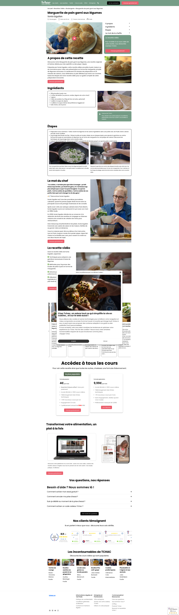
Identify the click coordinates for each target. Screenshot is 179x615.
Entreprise (92, 3)
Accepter (73, 341)
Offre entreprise (99, 599)
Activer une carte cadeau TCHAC (102, 602)
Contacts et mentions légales (83, 606)
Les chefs (55, 3)
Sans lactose (81, 19)
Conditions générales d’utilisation (82, 602)
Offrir (85, 3)
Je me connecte (113, 3)
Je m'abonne (106, 407)
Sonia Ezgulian (55, 16)
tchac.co (52, 595)
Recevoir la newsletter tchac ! (119, 609)
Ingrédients (110, 27)
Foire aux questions (118, 599)
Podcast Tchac (116, 606)
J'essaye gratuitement (118, 51)
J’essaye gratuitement (130, 3)
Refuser (105, 341)
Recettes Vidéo (59, 8)
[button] (120, 272)
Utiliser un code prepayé (101, 606)
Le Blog (114, 604)
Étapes (108, 30)
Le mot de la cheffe (113, 33)
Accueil (50, 8)
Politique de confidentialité (84, 599)
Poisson (75, 19)
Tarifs (71, 3)
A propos (109, 23)
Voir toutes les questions (89, 514)
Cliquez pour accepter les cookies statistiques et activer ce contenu (71, 447)
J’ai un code (78, 3)
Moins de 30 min (64, 19)
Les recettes (64, 3)
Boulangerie (70, 8)
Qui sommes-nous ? (118, 601)
